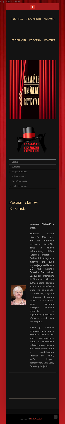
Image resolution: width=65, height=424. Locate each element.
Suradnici (16, 167)
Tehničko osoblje (19, 181)
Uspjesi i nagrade (20, 186)
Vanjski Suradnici (19, 172)
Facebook (32, 7)
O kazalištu (33, 19)
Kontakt (49, 40)
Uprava (15, 162)
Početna (17, 19)
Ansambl (49, 19)
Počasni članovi (19, 176)
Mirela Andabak (36, 419)
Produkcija (19, 40)
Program (35, 40)
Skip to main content (10, 1)
